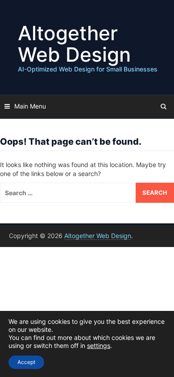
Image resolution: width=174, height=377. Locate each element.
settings (98, 345)
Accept (26, 362)
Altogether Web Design (74, 44)
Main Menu (30, 106)
